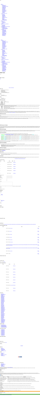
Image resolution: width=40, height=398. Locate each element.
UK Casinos (3, 12)
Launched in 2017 (3, 333)
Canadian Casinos (4, 43)
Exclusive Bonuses (3, 62)
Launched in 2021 (3, 331)
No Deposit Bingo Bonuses (4, 28)
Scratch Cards (3, 60)
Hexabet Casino (2, 322)
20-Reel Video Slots (4, 69)
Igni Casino (2, 318)
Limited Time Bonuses (3, 61)
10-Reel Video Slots (4, 68)
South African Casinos (4, 46)
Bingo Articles (3, 25)
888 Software (3, 50)
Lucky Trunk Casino (3, 313)
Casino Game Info (4, 35)
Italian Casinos (3, 9)
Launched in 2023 (3, 330)
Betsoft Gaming (3, 15)
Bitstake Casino (2, 297)
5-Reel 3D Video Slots (4, 67)
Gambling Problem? (3, 349)
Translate (4, 392)
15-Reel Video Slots (4, 33)
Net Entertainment (4, 16)
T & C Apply (11, 228)
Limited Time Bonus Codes (3, 325)
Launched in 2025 (3, 329)
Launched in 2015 (3, 334)
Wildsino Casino (2, 300)
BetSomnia (2, 295)
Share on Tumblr (2, 200)
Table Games (3, 70)
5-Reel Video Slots (4, 31)
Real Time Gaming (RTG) (4, 17)
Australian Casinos (4, 42)
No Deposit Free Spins (4, 27)
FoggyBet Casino (2, 301)
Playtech (3, 52)
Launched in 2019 (3, 332)
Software (2, 49)
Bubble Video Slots (4, 34)
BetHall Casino (2, 363)
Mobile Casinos (3, 41)
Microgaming (3, 51)
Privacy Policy (2, 348)
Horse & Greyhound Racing (3, 354)
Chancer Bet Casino (3, 319)
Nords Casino (2, 306)
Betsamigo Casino (3, 308)
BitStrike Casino (2, 296)
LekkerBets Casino (3, 321)
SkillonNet (3, 54)
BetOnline (10, 112)
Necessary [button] (1, 374)
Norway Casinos (3, 10)
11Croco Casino (2, 298)
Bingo (1, 24)
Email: (0, 176)
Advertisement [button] (1, 387)
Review (15, 162)
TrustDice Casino (2, 364)
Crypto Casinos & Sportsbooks (5, 6)
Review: (1, 181)
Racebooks (2, 23)
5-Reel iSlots (3, 32)
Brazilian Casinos (4, 7)
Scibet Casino (2, 312)
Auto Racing (3, 58)
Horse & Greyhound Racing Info (5, 59)
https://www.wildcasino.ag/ (11, 87)
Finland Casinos (3, 8)
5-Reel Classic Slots (4, 66)
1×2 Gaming (3, 14)
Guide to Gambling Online (10, 367)
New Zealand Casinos (4, 45)
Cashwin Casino (2, 304)
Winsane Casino (2, 305)
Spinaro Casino (2, 303)
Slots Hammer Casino (3, 309)
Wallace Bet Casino (3, 307)
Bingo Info (2, 353)
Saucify (3, 18)
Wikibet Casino (2, 317)
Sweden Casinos (3, 11)
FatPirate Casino (2, 299)
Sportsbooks (2, 21)
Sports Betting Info (4, 22)
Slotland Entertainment (4, 19)
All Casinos (2, 4)
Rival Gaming (3, 53)
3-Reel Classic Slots (4, 29)
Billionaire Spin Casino (3, 294)
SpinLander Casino (3, 320)
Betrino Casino (2, 302)
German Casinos (3, 44)
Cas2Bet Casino (2, 311)
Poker (1, 20)
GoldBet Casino (2, 316)
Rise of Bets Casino (3, 310)
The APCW (22, 345)
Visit (13, 162)
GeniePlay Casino (3, 314)
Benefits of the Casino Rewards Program (6, 26)
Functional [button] (1, 382)
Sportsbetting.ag (13, 112)
